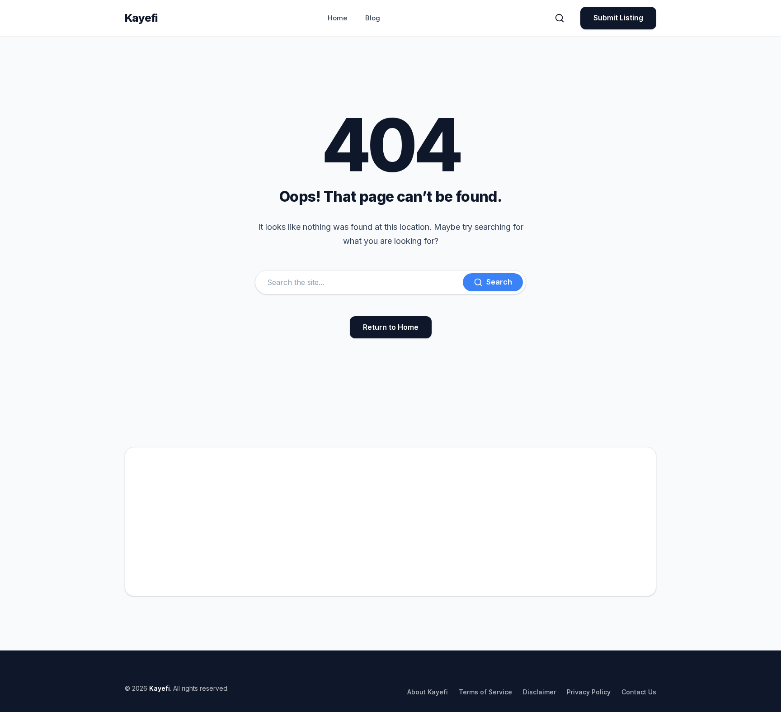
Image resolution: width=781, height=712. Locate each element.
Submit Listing (618, 17)
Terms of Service (485, 692)
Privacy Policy (589, 692)
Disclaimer (539, 692)
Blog (372, 18)
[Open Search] (559, 18)
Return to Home (391, 327)
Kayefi (141, 18)
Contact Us (638, 692)
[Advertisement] (390, 521)
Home (337, 18)
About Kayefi (427, 692)
